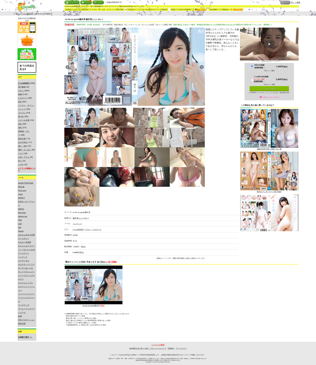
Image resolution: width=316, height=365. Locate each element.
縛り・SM (22, 146)
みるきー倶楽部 (24, 242)
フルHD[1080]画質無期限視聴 (261, 79)
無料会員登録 (238, 9)
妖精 (20, 316)
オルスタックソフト (26, 264)
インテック (22, 257)
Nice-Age (22, 212)
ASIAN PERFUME (25, 183)
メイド (21, 153)
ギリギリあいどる (25, 268)
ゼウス (21, 279)
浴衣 (20, 123)
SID (19, 227)
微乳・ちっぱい (24, 149)
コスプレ (22, 112)
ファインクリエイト (26, 294)
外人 (20, 160)
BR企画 (21, 186)
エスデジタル (23, 260)
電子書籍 (22, 86)
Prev (67, 67)
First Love (22, 190)
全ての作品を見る (27, 67)
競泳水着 (22, 138)
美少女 (21, 116)
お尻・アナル (23, 157)
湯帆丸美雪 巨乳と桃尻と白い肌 (269, 149)
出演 (67, 217)
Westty (21, 231)
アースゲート (23, 253)
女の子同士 (22, 142)
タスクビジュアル (25, 282)
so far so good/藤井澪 (91, 305)
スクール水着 (23, 120)
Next (202, 67)
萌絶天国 (22, 323)
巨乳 (20, 101)
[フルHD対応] (28, 13)
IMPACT (21, 197)
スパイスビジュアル (26, 275)
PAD (20, 220)
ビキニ (21, 90)
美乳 (20, 127)
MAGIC (21, 209)
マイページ (74, 2)
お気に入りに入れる (270, 97)
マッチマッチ (23, 305)
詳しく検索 (295, 2)
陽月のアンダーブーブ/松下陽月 (269, 191)
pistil (20, 223)
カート (88, 2)
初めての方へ (202, 9)
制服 (20, 94)
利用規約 (171, 348)
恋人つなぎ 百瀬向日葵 (269, 234)
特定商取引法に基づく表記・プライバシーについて (147, 348)
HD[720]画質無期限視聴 (259, 66)
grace (20, 194)
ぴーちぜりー (23, 238)
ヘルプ (100, 2)
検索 (287, 3)
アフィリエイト (181, 348)
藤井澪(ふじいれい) (81, 218)
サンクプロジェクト (26, 271)
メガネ (21, 164)
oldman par (22, 216)
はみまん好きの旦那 (26, 234)
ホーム (18, 13)
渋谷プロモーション (26, 319)
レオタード (22, 98)
